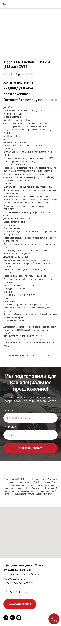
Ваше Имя (9, 599)
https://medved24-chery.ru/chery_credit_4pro (23, 339)
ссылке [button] (50, 100)
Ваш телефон (11, 582)
